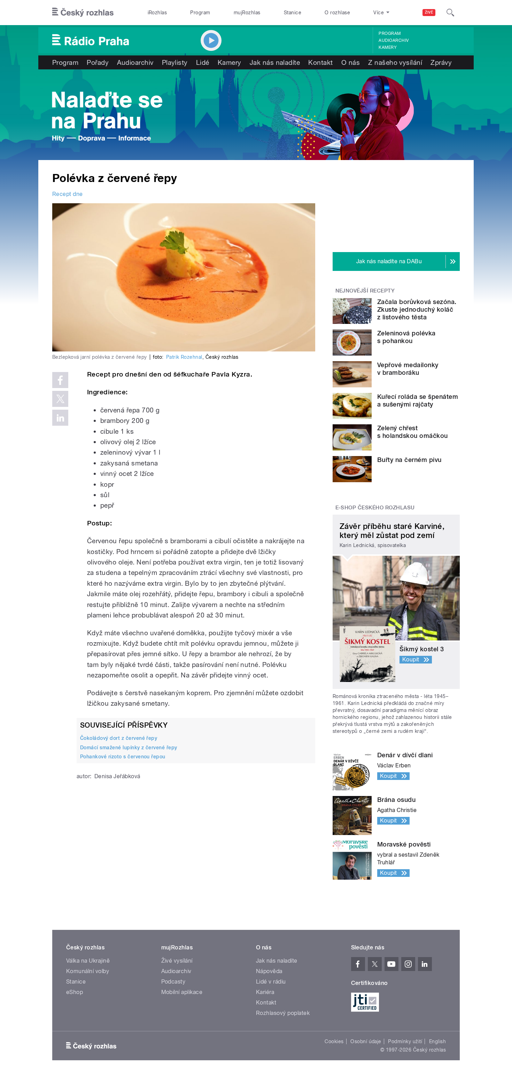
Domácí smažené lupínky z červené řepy (128, 747)
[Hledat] (450, 12)
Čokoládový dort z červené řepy (118, 738)
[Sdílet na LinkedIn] (60, 418)
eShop (74, 992)
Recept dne (67, 194)
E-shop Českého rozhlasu (375, 508)
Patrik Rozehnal (184, 357)
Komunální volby (87, 971)
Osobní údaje (365, 1041)
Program (200, 12)
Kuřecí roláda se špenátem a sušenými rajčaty (417, 400)
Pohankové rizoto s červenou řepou (122, 756)
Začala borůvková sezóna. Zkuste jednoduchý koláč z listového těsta (417, 309)
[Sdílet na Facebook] (60, 380)
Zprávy (441, 62)
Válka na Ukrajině (88, 960)
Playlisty (175, 62)
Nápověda (269, 971)
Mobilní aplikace (182, 992)
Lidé (202, 62)
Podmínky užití (405, 1041)
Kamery (388, 47)
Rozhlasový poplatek (283, 1013)
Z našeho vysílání (395, 62)
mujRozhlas (247, 12)
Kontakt (320, 62)
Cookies (334, 1041)
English (437, 1041)
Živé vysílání (177, 960)
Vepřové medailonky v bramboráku (408, 368)
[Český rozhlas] (83, 12)
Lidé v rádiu (271, 981)
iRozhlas (157, 12)
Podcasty (173, 981)
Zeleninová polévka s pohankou (406, 336)
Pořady (98, 62)
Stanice (292, 12)
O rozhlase (337, 12)
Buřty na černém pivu (409, 459)
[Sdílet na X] (60, 399)
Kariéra (265, 992)
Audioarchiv (394, 40)
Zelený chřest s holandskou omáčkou (412, 431)
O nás (350, 62)
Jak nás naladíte (275, 62)
